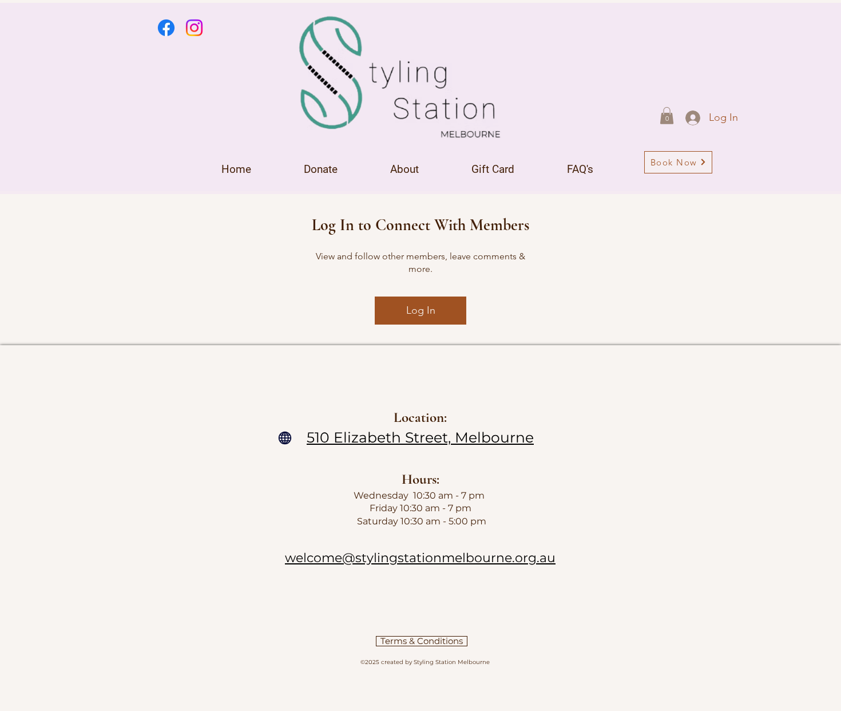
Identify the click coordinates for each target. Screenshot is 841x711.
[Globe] (284, 437)
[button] (667, 115)
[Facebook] (166, 28)
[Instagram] (194, 28)
